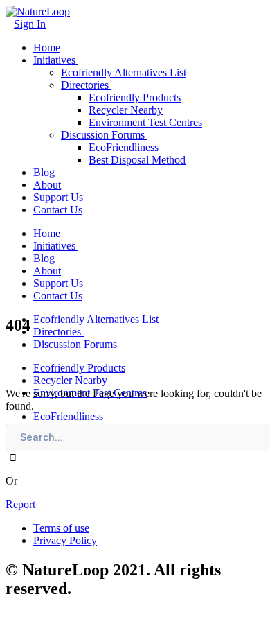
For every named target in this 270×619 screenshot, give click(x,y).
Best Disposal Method (137, 160)
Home (46, 47)
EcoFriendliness (124, 147)
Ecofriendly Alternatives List (123, 72)
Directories (85, 85)
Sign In (30, 24)
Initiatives (54, 60)
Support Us (58, 197)
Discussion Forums (103, 135)
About (47, 185)
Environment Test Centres (145, 122)
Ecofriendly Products (135, 97)
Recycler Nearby (126, 110)
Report (20, 504)
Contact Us (57, 210)
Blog (44, 172)
